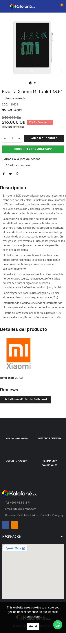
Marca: (7, 110)
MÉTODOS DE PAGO (49, 438)
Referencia (7, 377)
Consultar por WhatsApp (33, 149)
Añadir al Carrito (44, 138)
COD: (5, 104)
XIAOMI (18, 110)
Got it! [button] (33, 626)
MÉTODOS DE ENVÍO (17, 438)
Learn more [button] (33, 616)
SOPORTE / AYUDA (16, 460)
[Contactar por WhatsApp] (57, 624)
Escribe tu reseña (15, 98)
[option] (33, 47)
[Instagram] (14, 525)
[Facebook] (5, 525)
